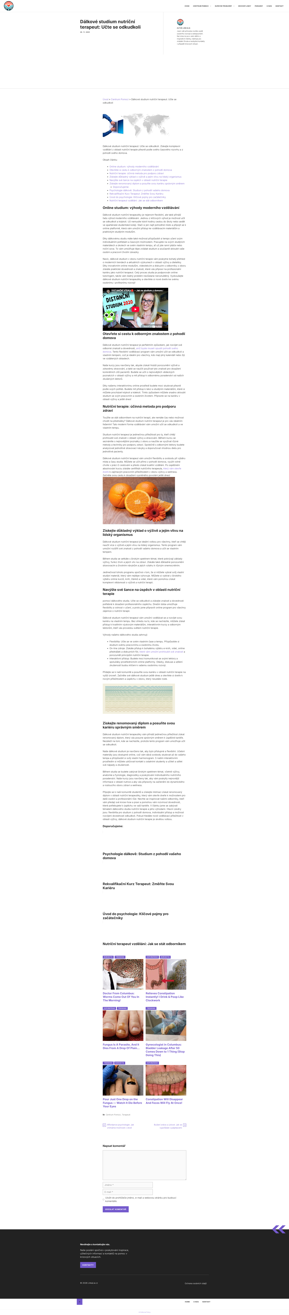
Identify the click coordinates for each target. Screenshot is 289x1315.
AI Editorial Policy (144, 1312)
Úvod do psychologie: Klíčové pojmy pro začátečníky (138, 197)
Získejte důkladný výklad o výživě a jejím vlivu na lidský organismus (145, 176)
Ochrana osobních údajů (196, 1283)
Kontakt (280, 6)
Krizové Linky (244, 6)
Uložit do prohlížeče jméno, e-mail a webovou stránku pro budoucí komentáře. (140, 1199)
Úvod (187, 6)
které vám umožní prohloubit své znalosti (161, 651)
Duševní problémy (223, 6)
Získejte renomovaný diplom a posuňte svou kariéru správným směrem (147, 183)
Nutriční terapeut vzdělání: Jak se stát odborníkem (136, 200)
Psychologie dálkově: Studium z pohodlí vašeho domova (140, 190)
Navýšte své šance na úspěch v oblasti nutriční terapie (138, 180)
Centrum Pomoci (201, 6)
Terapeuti (126, 1115)
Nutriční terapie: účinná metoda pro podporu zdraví (137, 173)
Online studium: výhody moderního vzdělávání (134, 166)
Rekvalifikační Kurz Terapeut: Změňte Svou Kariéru (136, 193)
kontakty (88, 1265)
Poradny (259, 6)
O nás (269, 6)
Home (187, 1302)
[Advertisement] (144, 71)
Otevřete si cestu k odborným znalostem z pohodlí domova (141, 170)
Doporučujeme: (121, 187)
